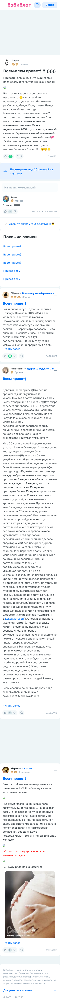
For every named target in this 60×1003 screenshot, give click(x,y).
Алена (15, 60)
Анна (14, 197)
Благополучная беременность (39, 293)
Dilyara (15, 293)
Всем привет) (12, 254)
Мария (14, 768)
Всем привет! (12, 246)
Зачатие (27, 768)
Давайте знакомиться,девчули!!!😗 (32, 223)
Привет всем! (12, 279)
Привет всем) (12, 270)
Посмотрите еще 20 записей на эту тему (31, 171)
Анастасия (17, 368)
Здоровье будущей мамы (41, 368)
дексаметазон (14, 618)
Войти (50, 4)
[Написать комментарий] (30, 187)
